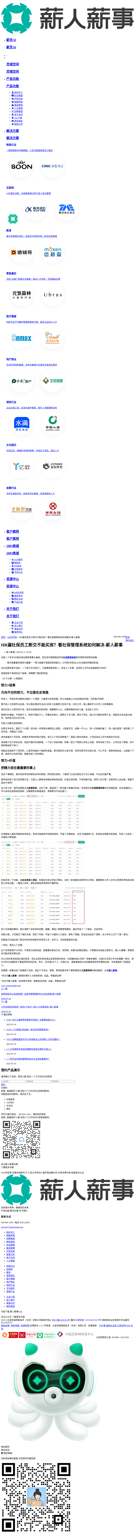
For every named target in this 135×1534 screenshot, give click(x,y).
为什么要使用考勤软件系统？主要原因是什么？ (31, 1020)
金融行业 (10, 1291)
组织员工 (10, 1232)
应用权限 (25, 1325)
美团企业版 (111, 1325)
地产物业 (10, 1282)
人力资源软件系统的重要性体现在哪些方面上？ (29, 1049)
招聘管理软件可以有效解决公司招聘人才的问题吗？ (33, 1039)
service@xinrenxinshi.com (12, 1227)
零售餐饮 (10, 1276)
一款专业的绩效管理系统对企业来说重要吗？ (28, 1059)
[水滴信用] (46, 1337)
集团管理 (10, 1248)
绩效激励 (10, 1242)
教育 (8, 1272)
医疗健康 (10, 1279)
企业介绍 (10, 1297)
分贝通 (102, 1325)
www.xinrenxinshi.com (11, 986)
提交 (3, 1085)
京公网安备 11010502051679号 (87, 1320)
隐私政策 (5, 1325)
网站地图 (15, 1325)
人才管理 (10, 1261)
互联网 (9, 1269)
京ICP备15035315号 (61, 1320)
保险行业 (10, 1285)
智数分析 (10, 1254)
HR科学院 (12, 637)
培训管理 (10, 1245)
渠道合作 (10, 1303)
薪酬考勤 (10, 1235)
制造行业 (10, 1266)
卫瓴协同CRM (123, 1325)
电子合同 (10, 1258)
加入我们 (10, 1300)
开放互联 (10, 1251)
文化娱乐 (10, 1288)
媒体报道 (10, 1306)
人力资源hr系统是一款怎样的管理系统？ (28, 1030)
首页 (3, 637)
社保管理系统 (69, 657)
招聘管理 (10, 1239)
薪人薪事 (113, 970)
